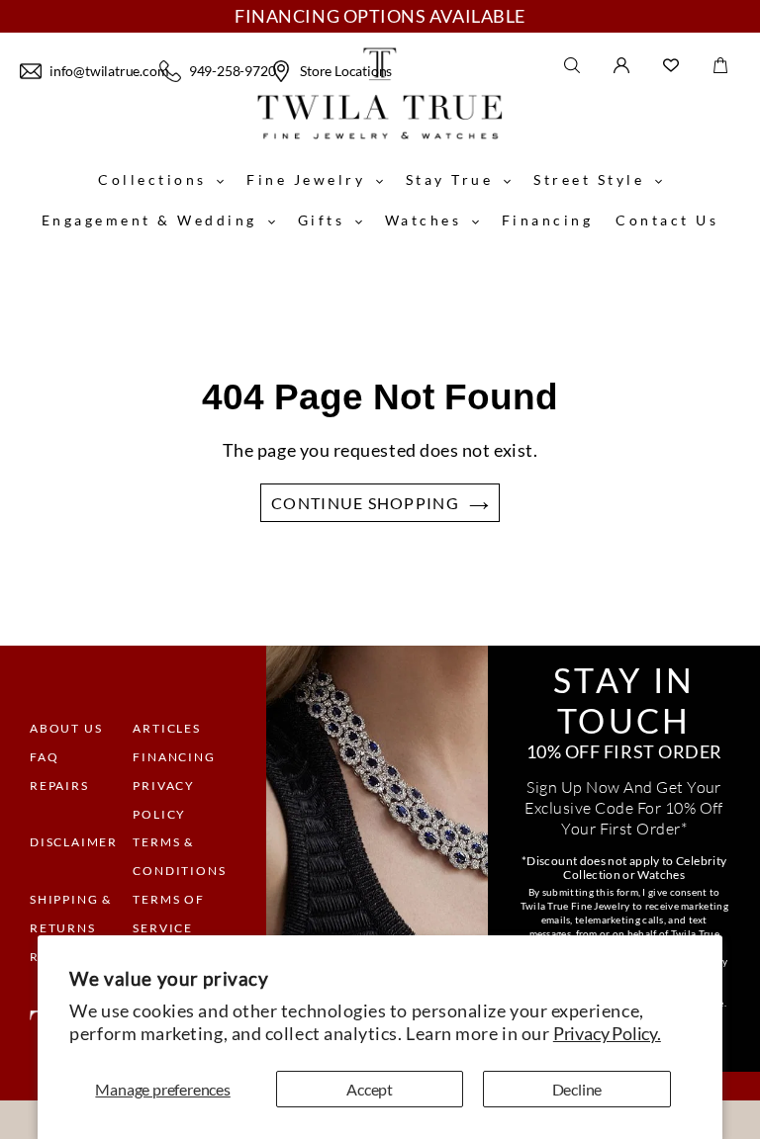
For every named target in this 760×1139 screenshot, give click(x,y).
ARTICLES (166, 728)
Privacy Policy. (607, 1033)
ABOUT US (66, 728)
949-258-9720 (227, 70)
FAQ (44, 756)
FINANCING (174, 756)
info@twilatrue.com (101, 70)
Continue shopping (365, 502)
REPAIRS (59, 785)
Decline (577, 1089)
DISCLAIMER (74, 841)
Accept (369, 1089)
